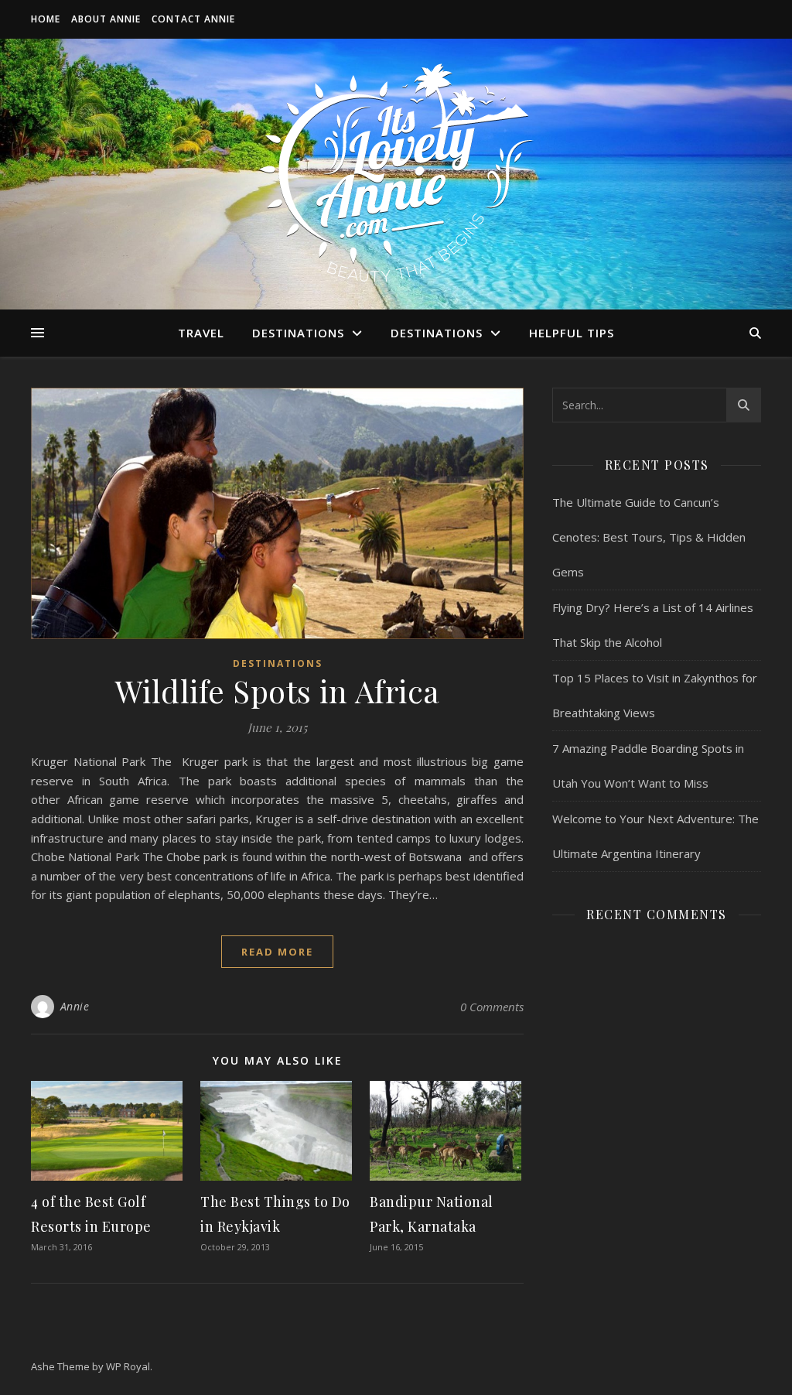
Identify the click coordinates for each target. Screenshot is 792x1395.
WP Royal (128, 1366)
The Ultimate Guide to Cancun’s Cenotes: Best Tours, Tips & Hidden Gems (649, 537)
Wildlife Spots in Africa (277, 690)
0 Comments (492, 1006)
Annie (75, 1006)
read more (277, 952)
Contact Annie (193, 19)
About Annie (106, 19)
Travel (201, 332)
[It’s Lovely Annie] (396, 174)
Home (45, 19)
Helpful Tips (571, 332)
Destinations (298, 332)
